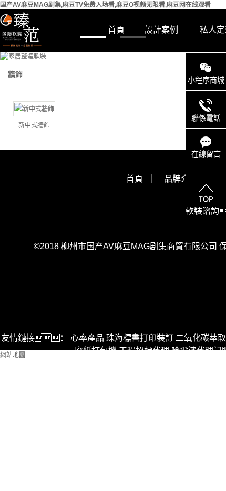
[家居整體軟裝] (113, 56)
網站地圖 (12, 355)
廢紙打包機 (96, 350)
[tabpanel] (113, 56)
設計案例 (161, 29)
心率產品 (87, 337)
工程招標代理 (144, 350)
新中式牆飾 (34, 125)
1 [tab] (93, 36)
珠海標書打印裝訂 (139, 337)
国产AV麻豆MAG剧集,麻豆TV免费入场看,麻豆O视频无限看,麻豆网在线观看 (105, 4)
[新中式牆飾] (34, 108)
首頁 (116, 29)
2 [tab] (133, 36)
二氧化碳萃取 (201, 337)
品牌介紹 (181, 178)
